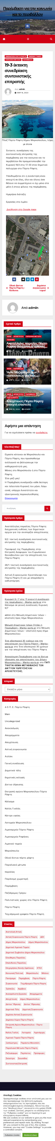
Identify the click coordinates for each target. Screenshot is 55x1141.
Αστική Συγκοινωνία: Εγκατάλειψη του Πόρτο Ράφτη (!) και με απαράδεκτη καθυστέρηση (26, 578)
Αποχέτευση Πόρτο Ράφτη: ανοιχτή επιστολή (24, 402)
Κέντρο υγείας (12, 815)
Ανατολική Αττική (13, 932)
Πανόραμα (11, 978)
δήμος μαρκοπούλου (30, 999)
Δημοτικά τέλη (13, 770)
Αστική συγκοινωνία (16, 749)
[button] (51, 39)
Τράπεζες (10, 989)
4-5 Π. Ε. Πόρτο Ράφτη (17, 707)
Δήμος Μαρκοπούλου (15, 942)
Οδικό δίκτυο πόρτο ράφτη (19, 857)
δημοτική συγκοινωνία (32, 1009)
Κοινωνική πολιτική (14, 973)
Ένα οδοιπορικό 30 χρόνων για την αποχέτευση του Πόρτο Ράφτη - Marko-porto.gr (26, 643)
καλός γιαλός (12, 1032)
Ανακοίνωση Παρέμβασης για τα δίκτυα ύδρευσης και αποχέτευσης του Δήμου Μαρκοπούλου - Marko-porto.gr (26, 659)
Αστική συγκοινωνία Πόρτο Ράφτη (21, 937)
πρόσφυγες (39, 1053)
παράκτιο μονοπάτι (30, 1043)
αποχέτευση (11, 999)
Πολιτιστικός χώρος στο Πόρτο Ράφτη (26, 900)
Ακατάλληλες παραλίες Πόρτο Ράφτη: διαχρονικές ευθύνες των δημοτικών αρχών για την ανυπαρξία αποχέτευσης (26, 529)
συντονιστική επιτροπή (16, 1063)
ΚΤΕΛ (39, 968)
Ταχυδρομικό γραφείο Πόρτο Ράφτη (24, 914)
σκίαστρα (10, 1058)
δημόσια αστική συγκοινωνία (19, 1014)
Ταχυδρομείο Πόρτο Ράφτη (33, 983)
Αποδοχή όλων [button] (30, 1135)
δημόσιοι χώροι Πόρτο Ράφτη (19, 1020)
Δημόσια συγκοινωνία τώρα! (39, 288)
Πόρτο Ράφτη (12, 397)
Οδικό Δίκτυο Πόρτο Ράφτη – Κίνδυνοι (17, 288)
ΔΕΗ (42, 937)
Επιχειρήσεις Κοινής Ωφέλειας (20, 968)
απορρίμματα (36, 994)
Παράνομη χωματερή (16, 879)
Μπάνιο (45, 973)
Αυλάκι (9, 756)
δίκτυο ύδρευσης (32, 1004)
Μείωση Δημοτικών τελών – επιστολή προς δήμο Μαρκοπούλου (27, 631)
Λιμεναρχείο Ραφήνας (17, 836)
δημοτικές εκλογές (15, 777)
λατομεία (26, 1032)
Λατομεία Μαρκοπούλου (18, 822)
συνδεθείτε (41, 432)
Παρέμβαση (27, 60)
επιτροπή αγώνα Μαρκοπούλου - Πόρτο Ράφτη (24, 1026)
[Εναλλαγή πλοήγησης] (28, 39)
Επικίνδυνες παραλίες (16, 963)
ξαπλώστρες (12, 1043)
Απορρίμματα (12, 735)
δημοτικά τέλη (12, 1009)
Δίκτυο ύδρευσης (14, 784)
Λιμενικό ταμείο (35, 56)
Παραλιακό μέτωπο (13, 60)
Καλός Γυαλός (12, 808)
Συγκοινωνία (11, 983)
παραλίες (10, 340)
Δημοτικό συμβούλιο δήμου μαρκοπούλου (25, 952)
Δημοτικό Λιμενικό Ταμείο (17, 947)
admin (22, 89)
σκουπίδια (22, 1058)
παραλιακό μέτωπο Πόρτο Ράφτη (22, 1048)
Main (9, 336)
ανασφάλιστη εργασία (16, 994)
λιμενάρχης (39, 1032)
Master (28, 351)
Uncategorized (12, 721)
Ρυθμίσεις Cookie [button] (12, 1135)
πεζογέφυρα (11, 1053)
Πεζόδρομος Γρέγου (15, 893)
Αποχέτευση (18, 336)
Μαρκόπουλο (12, 850)
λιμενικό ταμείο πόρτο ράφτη (20, 1038)
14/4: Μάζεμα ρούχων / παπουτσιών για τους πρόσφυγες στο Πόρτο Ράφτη (26, 375)
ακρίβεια (22, 989)
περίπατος (26, 1053)
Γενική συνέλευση (14, 763)
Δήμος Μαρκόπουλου (38, 942)
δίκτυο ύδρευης (13, 1004)
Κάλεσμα (9, 801)
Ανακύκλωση (12, 728)
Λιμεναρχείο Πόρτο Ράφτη (15, 56)
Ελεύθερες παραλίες (15, 958)
